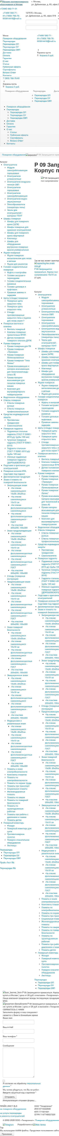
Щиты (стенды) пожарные (16, 297)
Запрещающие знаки (17, 485)
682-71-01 (8, 8)
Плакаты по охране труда (19, 783)
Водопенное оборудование (16, 397)
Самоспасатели (14, 425)
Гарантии (7, 58)
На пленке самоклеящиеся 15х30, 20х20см (18, 491)
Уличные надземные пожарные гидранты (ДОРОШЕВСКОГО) (16, 459)
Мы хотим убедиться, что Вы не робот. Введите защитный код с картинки (21, 1091)
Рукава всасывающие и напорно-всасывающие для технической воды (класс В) (18, 370)
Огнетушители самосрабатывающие (17, 194)
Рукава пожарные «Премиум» (15, 350)
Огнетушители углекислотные (14, 177)
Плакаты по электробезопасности (17, 779)
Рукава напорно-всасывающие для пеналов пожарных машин (16, 381)
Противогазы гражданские (13, 421)
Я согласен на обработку (22, 1084)
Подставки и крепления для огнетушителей (17, 466)
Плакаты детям (14, 819)
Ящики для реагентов (17, 263)
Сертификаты (9, 69)
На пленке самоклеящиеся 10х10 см (18, 499)
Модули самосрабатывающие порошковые (17, 170)
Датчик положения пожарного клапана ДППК (19, 339)
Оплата (6, 55)
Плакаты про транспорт (18, 785)
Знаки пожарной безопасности (14, 628)
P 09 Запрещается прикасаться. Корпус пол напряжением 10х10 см (46, 272)
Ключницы (12, 238)
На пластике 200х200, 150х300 (19, 526)
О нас (5, 61)
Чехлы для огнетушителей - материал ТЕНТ (15, 213)
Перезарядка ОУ (11, 46)
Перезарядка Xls (8, 868)
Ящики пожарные (12, 252)
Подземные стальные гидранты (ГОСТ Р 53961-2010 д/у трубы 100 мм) (19, 434)
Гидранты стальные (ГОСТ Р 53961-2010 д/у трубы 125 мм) (18, 451)
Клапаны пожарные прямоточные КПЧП (16, 333)
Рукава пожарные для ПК (19, 346)
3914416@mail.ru (13, 18)
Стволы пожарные (12, 400)
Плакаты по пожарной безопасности (17, 801)
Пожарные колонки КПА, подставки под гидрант (15, 472)
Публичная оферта (12, 66)
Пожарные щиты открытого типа (15, 308)
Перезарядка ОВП (11, 49)
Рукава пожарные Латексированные (15, 356)
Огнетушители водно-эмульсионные (17, 200)
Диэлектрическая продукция (17, 476)
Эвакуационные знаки (17, 675)
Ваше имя (7, 1017)
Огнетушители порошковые (14, 188)
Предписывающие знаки (18, 581)
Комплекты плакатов (16, 774)
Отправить (10, 1096)
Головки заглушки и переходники (16, 276)
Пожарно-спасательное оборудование (18, 841)
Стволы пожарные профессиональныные (17, 410)
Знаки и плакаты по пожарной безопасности (15, 481)
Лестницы (11, 845)
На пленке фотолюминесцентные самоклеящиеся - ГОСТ (21, 517)
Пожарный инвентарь (14, 822)
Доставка (7, 52)
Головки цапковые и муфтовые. (16, 288)
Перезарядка (9, 41)
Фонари (10, 825)
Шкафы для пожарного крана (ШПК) (18, 223)
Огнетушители (10, 164)
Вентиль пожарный (16, 329)
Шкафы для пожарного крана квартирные (18, 234)
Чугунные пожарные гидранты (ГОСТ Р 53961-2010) (19, 442)
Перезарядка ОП (11, 44)
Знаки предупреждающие (19, 530)
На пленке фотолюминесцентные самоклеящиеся (21, 508)
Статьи (6, 63)
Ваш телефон (10, 1036)
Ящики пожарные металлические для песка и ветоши (19, 258)
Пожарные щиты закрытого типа (15, 302)
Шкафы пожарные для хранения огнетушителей (19, 228)
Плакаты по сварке (16, 797)
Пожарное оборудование (14, 38)
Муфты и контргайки (16, 272)
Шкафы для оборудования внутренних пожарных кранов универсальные (18, 245)
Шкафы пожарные (12, 218)
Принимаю (7, 1133)
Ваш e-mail (8, 1027)
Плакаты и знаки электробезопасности (17, 770)
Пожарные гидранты (13, 428)
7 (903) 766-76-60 (11, 78)
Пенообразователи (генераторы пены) (16, 206)
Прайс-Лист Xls (7, 862)
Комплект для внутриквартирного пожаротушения (16, 391)
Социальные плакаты (17, 788)
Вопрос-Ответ (9, 72)
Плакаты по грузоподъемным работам (15, 808)
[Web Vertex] (39, 1124)
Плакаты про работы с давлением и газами (17, 815)
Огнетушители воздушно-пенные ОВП (19, 183)
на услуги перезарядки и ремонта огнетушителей (12, 1114)
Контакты (7, 75)
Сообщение (8, 1045)
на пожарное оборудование (13, 1108)
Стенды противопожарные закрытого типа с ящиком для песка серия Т (19, 316)
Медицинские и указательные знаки (16, 722)
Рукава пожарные (12, 343)
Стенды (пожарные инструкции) (16, 577)
